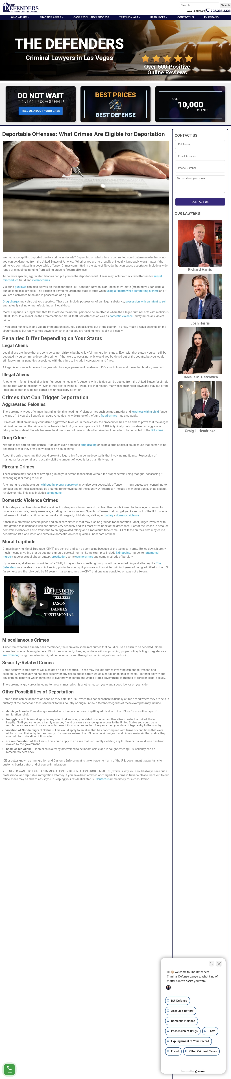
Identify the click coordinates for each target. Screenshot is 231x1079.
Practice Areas (50, 17)
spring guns (54, 492)
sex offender (10, 655)
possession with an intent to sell (145, 301)
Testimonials (128, 17)
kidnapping (123, 552)
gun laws (20, 287)
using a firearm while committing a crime (132, 291)
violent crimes (41, 280)
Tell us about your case (40, 111)
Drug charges (11, 301)
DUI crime (157, 430)
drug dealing (89, 445)
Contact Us (185, 17)
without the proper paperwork (59, 484)
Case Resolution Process (91, 17)
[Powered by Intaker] (200, 1071)
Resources (157, 17)
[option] (222, 1076)
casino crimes (84, 556)
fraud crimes (109, 415)
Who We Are (19, 17)
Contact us (103, 779)
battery (108, 515)
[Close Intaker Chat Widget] (219, 963)
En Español (212, 17)
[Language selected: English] (222, 1076)
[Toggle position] (211, 963)
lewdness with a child (145, 411)
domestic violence (121, 316)
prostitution (59, 556)
